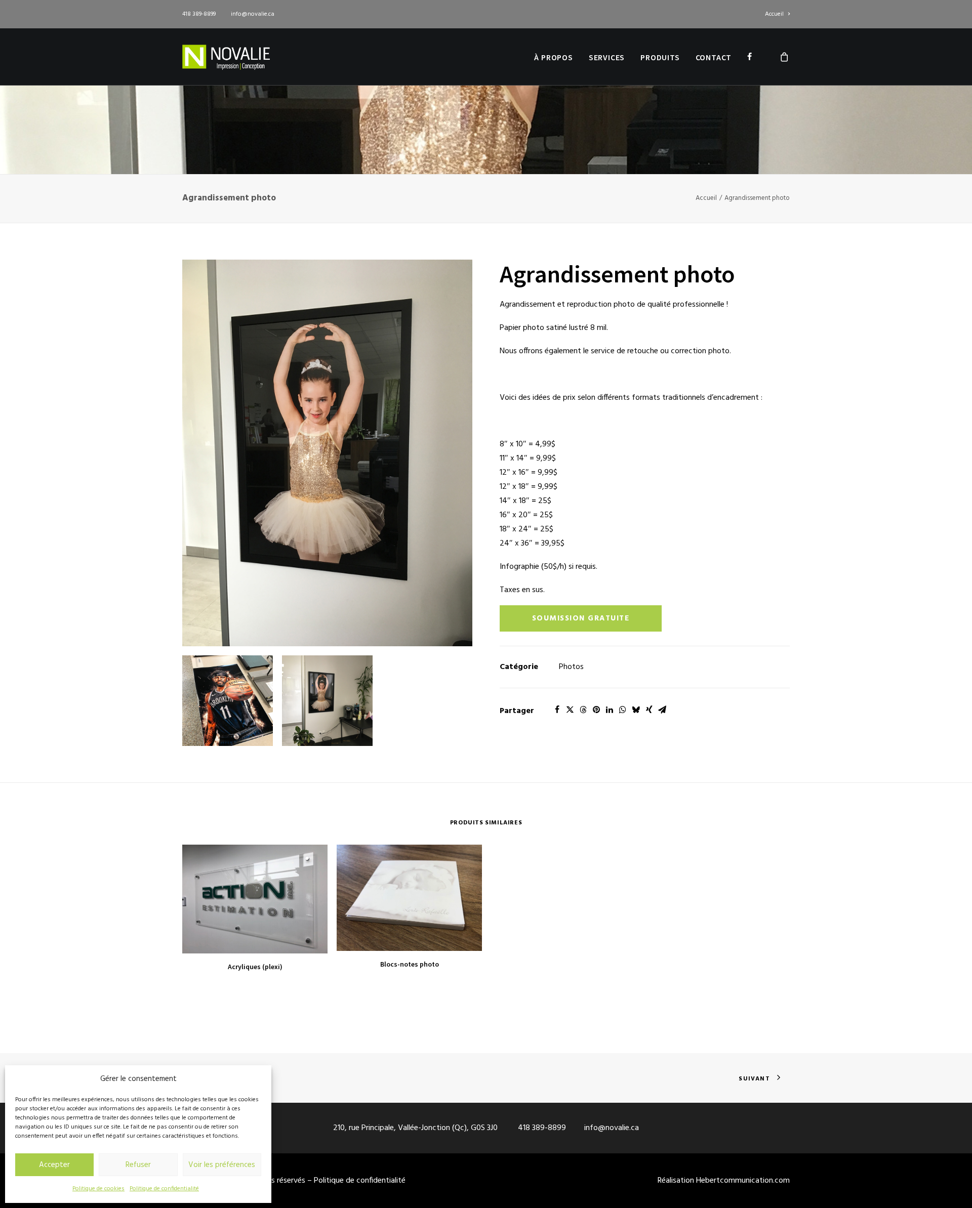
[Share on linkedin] (609, 709)
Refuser (138, 1165)
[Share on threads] (583, 709)
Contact (714, 57)
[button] (327, 453)
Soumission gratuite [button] (581, 618)
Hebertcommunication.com (743, 1180)
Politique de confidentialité (164, 1189)
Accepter (54, 1165)
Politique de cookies (98, 1189)
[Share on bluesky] (636, 709)
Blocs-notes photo (409, 964)
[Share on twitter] (570, 709)
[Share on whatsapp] (623, 709)
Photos (571, 667)
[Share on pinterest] (596, 709)
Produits (659, 57)
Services (607, 57)
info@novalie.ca (252, 14)
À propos (553, 57)
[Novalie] (226, 56)
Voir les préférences (221, 1165)
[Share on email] (662, 709)
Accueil (774, 14)
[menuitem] (777, 14)
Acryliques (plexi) (255, 966)
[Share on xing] (649, 709)
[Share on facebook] (557, 709)
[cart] (785, 56)
